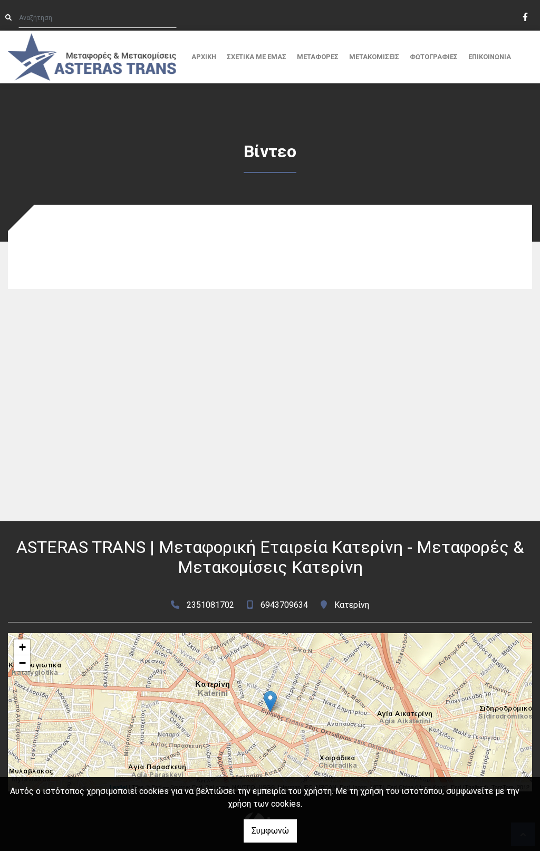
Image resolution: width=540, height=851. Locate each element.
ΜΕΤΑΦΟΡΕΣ (318, 57)
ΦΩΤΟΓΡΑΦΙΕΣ (434, 57)
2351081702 (210, 605)
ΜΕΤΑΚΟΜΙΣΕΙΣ (374, 57)
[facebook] (524, 16)
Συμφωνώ (270, 831)
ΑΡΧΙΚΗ (203, 57)
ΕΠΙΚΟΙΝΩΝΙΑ (489, 57)
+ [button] (22, 647)
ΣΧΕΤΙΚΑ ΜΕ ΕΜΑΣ (256, 57)
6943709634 (284, 605)
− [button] (22, 663)
